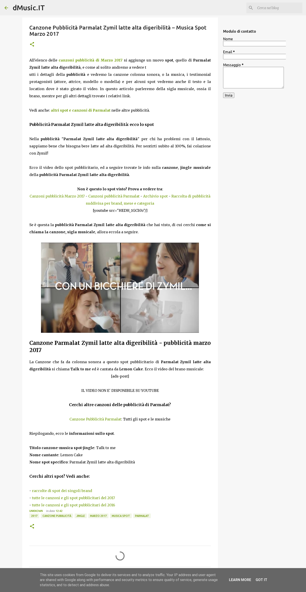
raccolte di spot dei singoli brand (62, 490)
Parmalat (142, 515)
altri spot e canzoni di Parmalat (80, 110)
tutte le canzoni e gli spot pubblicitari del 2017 (73, 498)
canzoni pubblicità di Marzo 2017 (90, 60)
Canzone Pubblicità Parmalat (95, 419)
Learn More (240, 580)
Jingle (80, 515)
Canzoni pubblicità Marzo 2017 (57, 196)
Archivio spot (155, 196)
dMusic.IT (29, 8)
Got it (261, 580)
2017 (34, 515)
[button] (32, 45)
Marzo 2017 (98, 515)
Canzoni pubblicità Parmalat (114, 196)
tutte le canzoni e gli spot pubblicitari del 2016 (73, 505)
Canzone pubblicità (57, 515)
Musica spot (121, 515)
